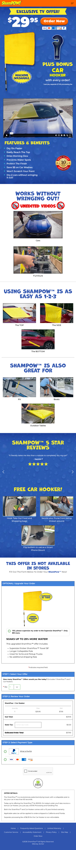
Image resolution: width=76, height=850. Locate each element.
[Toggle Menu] (72, 3)
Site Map (64, 832)
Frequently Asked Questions (31, 828)
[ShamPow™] (12, 3)
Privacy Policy (51, 832)
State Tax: (9, 725)
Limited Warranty (54, 828)
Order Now (38, 836)
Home (13, 828)
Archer (41, 844)
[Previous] (3, 472)
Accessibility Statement (32, 832)
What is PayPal (26, 752)
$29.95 (68, 717)
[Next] (72, 472)
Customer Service (11, 832)
